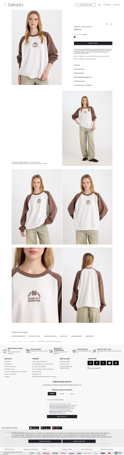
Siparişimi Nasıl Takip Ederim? (43, 364)
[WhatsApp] (90, 363)
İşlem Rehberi (36, 371)
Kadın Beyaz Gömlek (106, 449)
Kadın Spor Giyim (86, 449)
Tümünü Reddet (45, 441)
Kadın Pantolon (76, 336)
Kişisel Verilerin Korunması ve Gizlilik (44, 376)
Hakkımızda (8, 364)
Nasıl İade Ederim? (40, 366)
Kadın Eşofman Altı (50, 336)
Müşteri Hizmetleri (66, 366)
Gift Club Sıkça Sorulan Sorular (42, 369)
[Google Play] (46, 427)
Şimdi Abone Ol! (62, 416)
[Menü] (5, 5)
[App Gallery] (57, 427)
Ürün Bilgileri (79, 73)
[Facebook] (97, 363)
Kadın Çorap (89, 336)
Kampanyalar (36, 374)
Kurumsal (7, 361)
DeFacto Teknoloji (10, 374)
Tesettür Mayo (9, 449)
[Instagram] (109, 363)
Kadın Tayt (63, 336)
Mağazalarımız (65, 361)
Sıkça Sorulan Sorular (39, 361)
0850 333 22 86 (64, 368)
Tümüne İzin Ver (79, 441)
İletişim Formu (64, 364)
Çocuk (72, 394)
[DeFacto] (16, 4)
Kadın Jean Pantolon (18, 336)
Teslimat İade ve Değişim (83, 85)
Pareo (45, 449)
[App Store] (34, 427)
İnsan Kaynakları (10, 366)
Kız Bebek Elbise (67, 449)
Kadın (52, 393)
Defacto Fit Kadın (34, 336)
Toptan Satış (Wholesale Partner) (15, 371)
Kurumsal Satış (9, 369)
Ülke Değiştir (95, 368)
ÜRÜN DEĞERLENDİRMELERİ (83, 77)
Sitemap (7, 376)
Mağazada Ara (79, 69)
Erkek (62, 394)
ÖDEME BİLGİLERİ (79, 81)
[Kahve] (75, 37)
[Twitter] (103, 363)
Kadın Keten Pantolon (31, 449)
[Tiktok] (116, 363)
